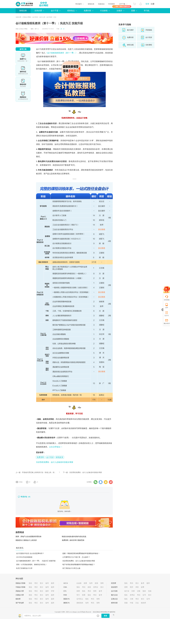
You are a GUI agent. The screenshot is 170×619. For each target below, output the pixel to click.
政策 (96, 583)
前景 (85, 583)
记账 (138, 591)
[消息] (140, 3)
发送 (105, 616)
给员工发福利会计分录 (24, 568)
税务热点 (71, 11)
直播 (133, 11)
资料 (102, 583)
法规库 (119, 11)
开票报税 (148, 30)
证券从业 (114, 599)
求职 (137, 587)
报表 (144, 591)
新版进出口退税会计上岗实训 (26, 540)
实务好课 (38, 11)
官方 (78, 595)
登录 (147, 4)
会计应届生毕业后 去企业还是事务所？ (30, 553)
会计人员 (42, 17)
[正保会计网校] (24, 4)
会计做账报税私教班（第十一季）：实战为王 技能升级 (36, 561)
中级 (131, 603)
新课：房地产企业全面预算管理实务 (29, 536)
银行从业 (114, 595)
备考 (47, 583)
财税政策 (59, 457)
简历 (131, 587)
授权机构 (80, 603)
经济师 (113, 583)
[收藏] (27, 482)
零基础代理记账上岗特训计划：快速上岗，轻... (39, 472)
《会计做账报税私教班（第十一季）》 (61, 53)
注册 (152, 4)
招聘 (126, 587)
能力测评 (130, 30)
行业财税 (104, 11)
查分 (41, 583)
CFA (64, 591)
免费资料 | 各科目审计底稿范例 (73, 540)
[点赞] (35, 482)
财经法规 (130, 45)
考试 (36, 583)
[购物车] (134, 3)
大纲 (131, 599)
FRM (65, 595)
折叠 (162, 309)
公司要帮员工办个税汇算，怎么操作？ (76, 557)
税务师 (18, 599)
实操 (149, 591)
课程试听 (23, 83)
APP (166, 308)
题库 (52, 583)
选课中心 (23, 57)
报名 (30, 583)
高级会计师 (20, 591)
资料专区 (23, 70)
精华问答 (114, 603)
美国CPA (66, 599)
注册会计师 (20, 595)
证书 (144, 595)
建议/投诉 (167, 323)
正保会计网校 (27, 17)
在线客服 (166, 300)
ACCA (65, 583)
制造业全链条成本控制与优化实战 (74, 536)
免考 (91, 583)
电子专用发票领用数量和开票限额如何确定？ (78, 564)
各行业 (126, 591)
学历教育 (111, 4)
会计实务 (35, 17)
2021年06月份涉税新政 (24, 557)
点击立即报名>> (55, 447)
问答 (133, 591)
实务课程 (148, 45)
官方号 (167, 315)
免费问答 (87, 11)
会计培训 (49, 17)
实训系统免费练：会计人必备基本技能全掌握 (54, 462)
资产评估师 (20, 603)
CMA (65, 587)
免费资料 (40, 457)
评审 (52, 591)
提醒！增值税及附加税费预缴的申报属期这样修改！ (81, 553)
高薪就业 (101, 4)
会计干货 (54, 11)
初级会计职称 (20, 583)
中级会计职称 (20, 587)
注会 (137, 603)
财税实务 (91, 4)
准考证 (95, 587)
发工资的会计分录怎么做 (71, 568)
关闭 (94, 97)
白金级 (79, 583)
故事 (142, 587)
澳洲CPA (66, 603)
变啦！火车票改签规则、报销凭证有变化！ (31, 564)
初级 (126, 603)
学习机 (146, 11)
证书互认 (80, 599)
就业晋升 (114, 587)
